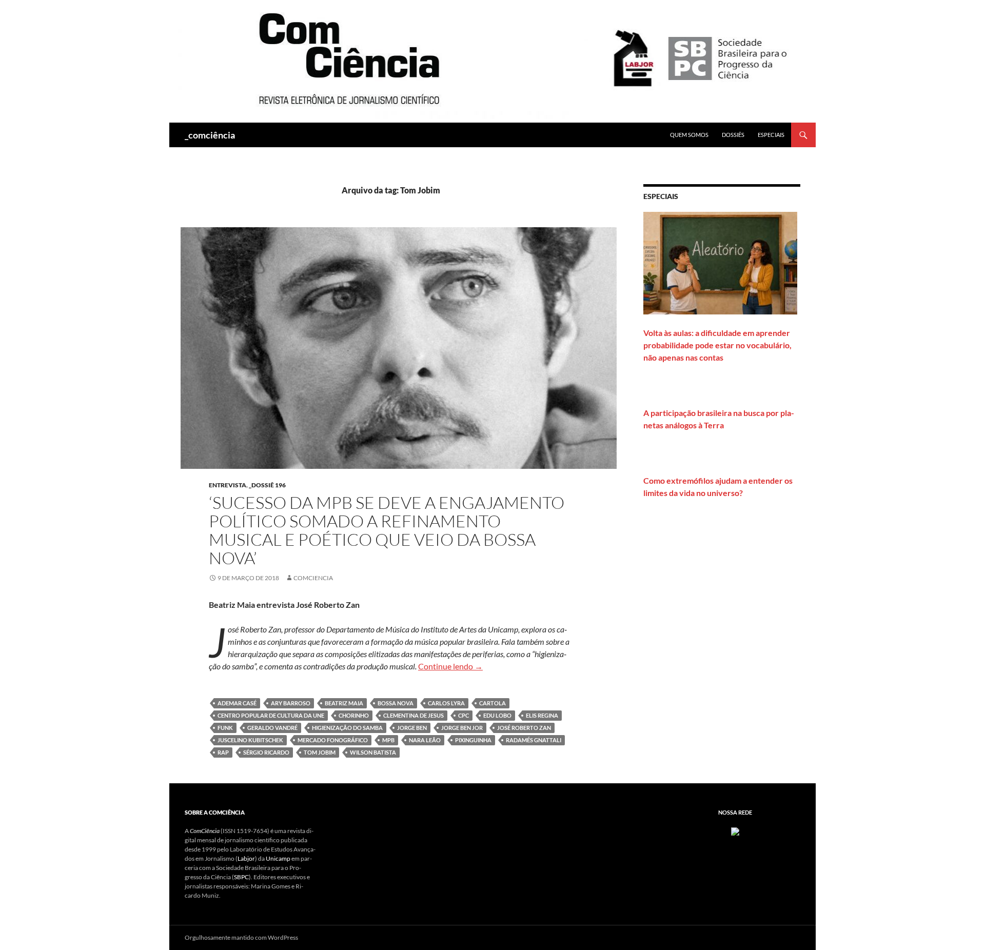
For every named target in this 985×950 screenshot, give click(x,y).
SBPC (241, 877)
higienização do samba (347, 727)
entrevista (227, 485)
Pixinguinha (473, 740)
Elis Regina (542, 715)
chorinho (354, 715)
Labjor (246, 858)
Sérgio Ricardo (266, 752)
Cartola (492, 703)
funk (225, 727)
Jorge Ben (412, 727)
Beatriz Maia (344, 703)
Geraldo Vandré (272, 727)
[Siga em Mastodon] (735, 831)
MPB (388, 740)
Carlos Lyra (446, 703)
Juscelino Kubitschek (250, 740)
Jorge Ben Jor (462, 727)
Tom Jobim (320, 752)
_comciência (210, 135)
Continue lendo (450, 666)
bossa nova (395, 703)
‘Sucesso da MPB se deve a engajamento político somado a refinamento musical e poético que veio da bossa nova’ (386, 530)
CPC (463, 715)
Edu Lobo (497, 715)
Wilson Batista (373, 752)
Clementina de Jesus (413, 715)
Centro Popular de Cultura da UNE (271, 715)
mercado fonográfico (333, 740)
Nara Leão (425, 740)
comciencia (313, 578)
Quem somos (689, 134)
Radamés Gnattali (533, 740)
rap (223, 752)
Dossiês (733, 134)
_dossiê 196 (267, 485)
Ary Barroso (290, 703)
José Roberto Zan (524, 727)
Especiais (771, 134)
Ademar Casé (237, 703)
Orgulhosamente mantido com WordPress (241, 937)
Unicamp (278, 858)
